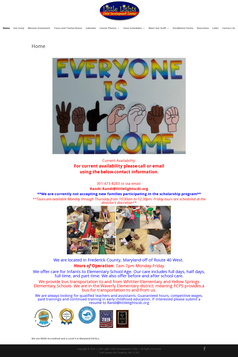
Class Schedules (132, 28)
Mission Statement (39, 28)
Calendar (91, 28)
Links (215, 28)
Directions (203, 28)
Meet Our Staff (157, 28)
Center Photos (108, 28)
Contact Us (228, 28)
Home (6, 28)
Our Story (18, 28)
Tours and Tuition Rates (68, 28)
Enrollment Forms (183, 28)
